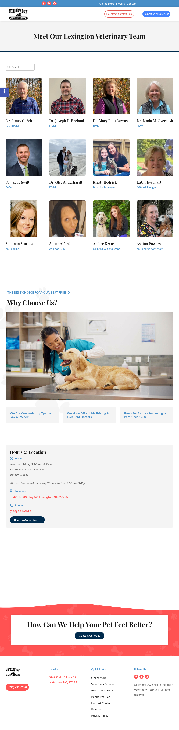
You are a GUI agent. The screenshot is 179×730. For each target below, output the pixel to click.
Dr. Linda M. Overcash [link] (155, 120)
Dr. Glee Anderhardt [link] (65, 182)
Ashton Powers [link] (149, 243)
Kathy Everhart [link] (149, 182)
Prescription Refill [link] (102, 690)
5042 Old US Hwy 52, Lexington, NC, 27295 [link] (39, 497)
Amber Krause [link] (104, 243)
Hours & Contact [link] (126, 3)
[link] (4, 92)
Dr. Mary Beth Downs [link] (110, 120)
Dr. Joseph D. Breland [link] (66, 120)
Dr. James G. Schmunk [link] (24, 120)
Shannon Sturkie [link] (19, 243)
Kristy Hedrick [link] (105, 182)
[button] (44, 3)
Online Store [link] (106, 3)
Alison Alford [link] (59, 243)
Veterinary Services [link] (102, 684)
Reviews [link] (96, 709)
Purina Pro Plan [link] (100, 696)
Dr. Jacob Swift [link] (17, 182)
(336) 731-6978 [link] (20, 511)
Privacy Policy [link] (99, 715)
